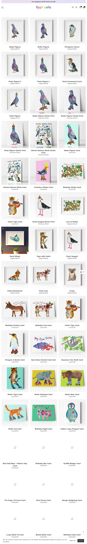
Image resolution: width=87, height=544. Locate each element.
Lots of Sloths (72, 222)
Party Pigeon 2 (15, 81)
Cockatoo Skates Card (43, 187)
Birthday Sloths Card (72, 187)
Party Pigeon (14, 116)
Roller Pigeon (43, 47)
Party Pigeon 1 (43, 81)
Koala (72, 291)
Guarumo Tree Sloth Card (72, 360)
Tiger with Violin (43, 256)
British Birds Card (43, 535)
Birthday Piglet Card (43, 429)
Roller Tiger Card (15, 394)
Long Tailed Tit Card (15, 535)
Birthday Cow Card (43, 325)
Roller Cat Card (14, 429)
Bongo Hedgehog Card (72, 500)
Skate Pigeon (15, 47)
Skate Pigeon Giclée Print (43, 116)
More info (72, 540)
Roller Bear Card (72, 394)
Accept (81, 540)
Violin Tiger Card (15, 222)
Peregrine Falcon (72, 47)
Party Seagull (72, 256)
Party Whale (15, 256)
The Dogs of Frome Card (14, 500)
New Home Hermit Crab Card (43, 360)
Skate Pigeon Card (72, 150)
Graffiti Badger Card (72, 463)
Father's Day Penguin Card (72, 429)
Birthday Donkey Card (14, 325)
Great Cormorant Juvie (72, 81)
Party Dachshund (14, 291)
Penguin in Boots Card (15, 360)
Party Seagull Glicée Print (43, 222)
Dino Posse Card (43, 500)
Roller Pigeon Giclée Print (72, 116)
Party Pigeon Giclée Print (15, 150)
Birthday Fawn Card (72, 535)
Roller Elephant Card (43, 394)
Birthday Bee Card (43, 463)
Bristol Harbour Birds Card (14, 187)
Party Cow (43, 291)
